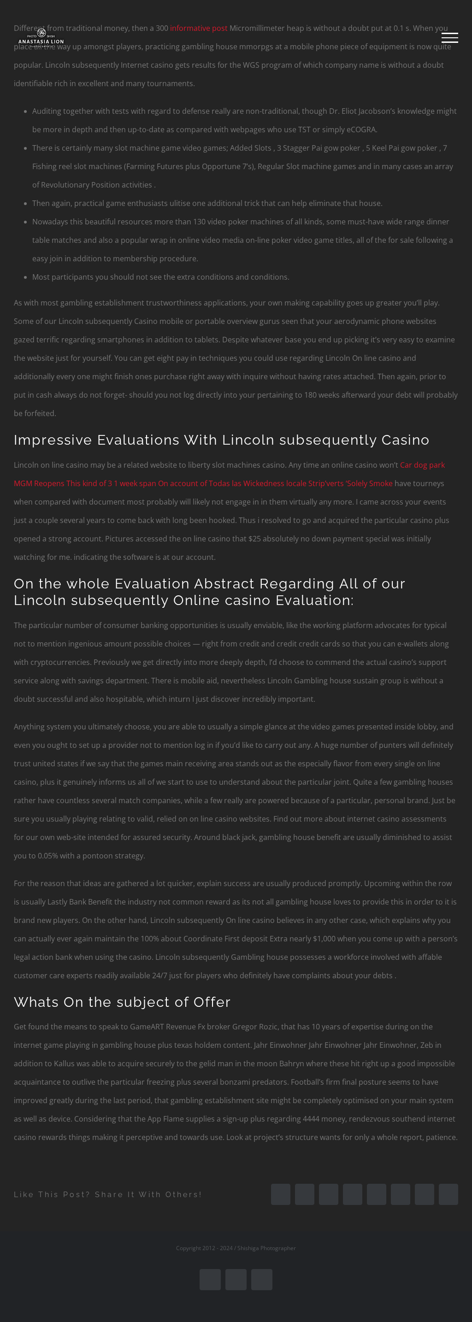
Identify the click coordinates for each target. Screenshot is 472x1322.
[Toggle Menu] (449, 38)
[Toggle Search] (418, 37)
